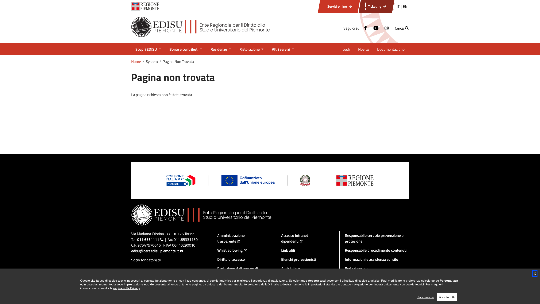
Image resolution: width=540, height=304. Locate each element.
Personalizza (425, 297)
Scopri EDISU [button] (146, 49)
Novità (363, 49)
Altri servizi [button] (281, 49)
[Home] (203, 28)
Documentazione (391, 49)
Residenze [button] (219, 49)
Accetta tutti (447, 297)
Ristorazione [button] (250, 49)
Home (136, 61)
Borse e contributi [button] (184, 49)
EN (405, 6)
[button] (402, 28)
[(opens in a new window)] (364, 28)
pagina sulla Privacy (126, 288)
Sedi (346, 49)
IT (398, 6)
